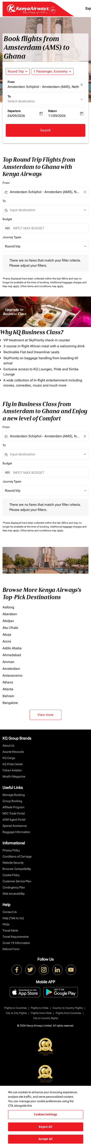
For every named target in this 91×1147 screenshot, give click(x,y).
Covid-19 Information (16, 943)
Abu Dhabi (10, 628)
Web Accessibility (14, 893)
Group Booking (12, 801)
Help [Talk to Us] (13, 918)
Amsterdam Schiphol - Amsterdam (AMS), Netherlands (43, 87)
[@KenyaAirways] (30, 970)
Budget (7, 219)
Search (45, 130)
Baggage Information (16, 832)
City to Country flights (45, 1018)
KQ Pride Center (13, 764)
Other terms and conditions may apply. (42, 286)
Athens (8, 682)
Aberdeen (10, 614)
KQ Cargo (9, 758)
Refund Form (11, 949)
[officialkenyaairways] (44, 970)
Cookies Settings (45, 1114)
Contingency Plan (14, 887)
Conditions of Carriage (17, 856)
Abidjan (8, 621)
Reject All (45, 1127)
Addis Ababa (12, 648)
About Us (8, 745)
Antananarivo (12, 675)
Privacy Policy (11, 850)
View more (45, 715)
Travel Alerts (10, 930)
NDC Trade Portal (14, 813)
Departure (14, 111)
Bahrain (8, 696)
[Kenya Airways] (17, 970)
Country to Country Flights (67, 1007)
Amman (8, 662)
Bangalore (10, 703)
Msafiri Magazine (14, 776)
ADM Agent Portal (14, 819)
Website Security (13, 862)
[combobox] (45, 192)
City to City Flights (16, 1013)
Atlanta (8, 689)
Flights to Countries (15, 1007)
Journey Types (12, 237)
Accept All (45, 1139)
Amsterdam (11, 669)
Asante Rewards (13, 751)
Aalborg (8, 607)
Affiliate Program (13, 807)
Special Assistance (15, 825)
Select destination (21, 101)
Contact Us (10, 912)
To (9, 96)
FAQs (6, 924)
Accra (7, 641)
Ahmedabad (12, 655)
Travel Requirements (16, 936)
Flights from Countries (68, 1013)
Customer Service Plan (17, 881)
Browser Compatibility (17, 869)
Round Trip (16, 71)
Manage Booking (14, 795)
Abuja (7, 634)
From (11, 82)
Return (52, 111)
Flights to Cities (39, 1007)
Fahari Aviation (12, 770)
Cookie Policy (11, 875)
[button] (53, 71)
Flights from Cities (41, 1013)
